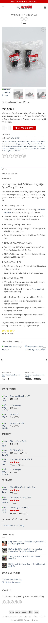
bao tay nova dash (30, 141)
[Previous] (5, 57)
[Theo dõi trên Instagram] (8, 602)
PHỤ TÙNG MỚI (30, 15)
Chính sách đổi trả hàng (12, 579)
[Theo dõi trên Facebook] (4, 602)
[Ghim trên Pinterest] (20, 156)
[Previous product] (26, 19)
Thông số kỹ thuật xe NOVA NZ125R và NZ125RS (24, 557)
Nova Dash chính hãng (34, 146)
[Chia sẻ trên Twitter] (12, 156)
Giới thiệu (28, 617)
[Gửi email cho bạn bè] (16, 156)
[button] (3, 7)
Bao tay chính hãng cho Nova (14, 141)
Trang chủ (16, 15)
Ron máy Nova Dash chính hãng (34, 376)
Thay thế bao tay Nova (13, 151)
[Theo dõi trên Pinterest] (20, 602)
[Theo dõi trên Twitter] (12, 602)
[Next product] (22, 19)
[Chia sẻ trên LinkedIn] (24, 156)
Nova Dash (36, 289)
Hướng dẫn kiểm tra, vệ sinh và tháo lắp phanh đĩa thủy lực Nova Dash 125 (25, 550)
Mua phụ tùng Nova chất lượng (16, 146)
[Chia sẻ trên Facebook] (8, 156)
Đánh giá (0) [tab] (6, 178)
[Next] (43, 57)
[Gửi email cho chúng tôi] (16, 602)
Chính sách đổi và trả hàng (13, 525)
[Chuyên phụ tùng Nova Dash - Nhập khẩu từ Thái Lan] (24, 7)
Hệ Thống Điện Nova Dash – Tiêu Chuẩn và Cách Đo (26, 565)
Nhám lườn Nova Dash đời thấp (11, 376)
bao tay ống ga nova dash (19, 144)
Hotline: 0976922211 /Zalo (12, 617)
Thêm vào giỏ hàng (24, 128)
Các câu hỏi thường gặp (12, 582)
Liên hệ (35, 617)
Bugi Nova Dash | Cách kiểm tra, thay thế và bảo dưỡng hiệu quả (26, 543)
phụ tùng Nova (23, 148)
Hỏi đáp (43, 617)
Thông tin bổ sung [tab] (9, 174)
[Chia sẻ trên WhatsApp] (4, 156)
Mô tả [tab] (4, 169)
